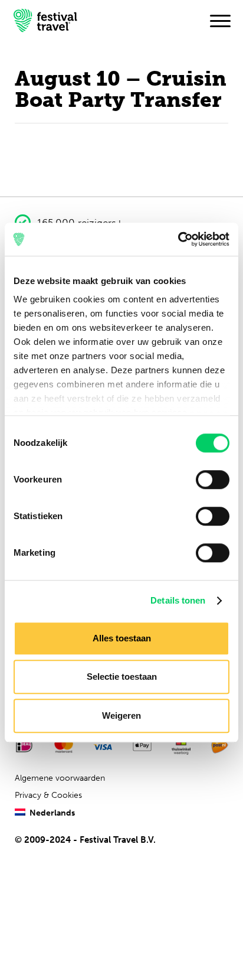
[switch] (212, 479)
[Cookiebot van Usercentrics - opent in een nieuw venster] (177, 239)
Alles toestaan (122, 638)
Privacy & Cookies (48, 795)
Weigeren (121, 715)
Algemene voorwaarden (60, 778)
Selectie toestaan (122, 676)
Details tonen (177, 600)
